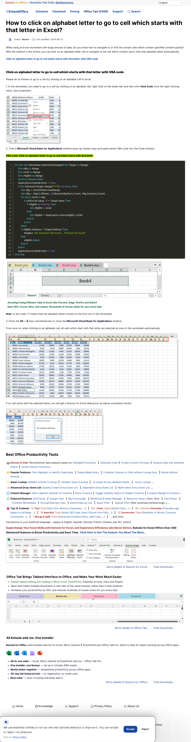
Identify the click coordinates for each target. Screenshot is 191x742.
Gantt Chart (119, 508)
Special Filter (122, 502)
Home (19, 706)
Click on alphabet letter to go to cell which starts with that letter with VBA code (52, 58)
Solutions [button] (42, 11)
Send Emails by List (81, 502)
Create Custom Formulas (135, 462)
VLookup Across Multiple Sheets (111, 482)
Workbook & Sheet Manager (106, 498)
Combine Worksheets (24, 502)
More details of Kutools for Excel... (128, 566)
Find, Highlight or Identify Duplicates (52, 472)
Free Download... (164, 566)
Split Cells (95, 516)
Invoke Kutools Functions (36, 466)
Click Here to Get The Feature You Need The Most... (113, 532)
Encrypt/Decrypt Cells (53, 502)
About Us (133, 706)
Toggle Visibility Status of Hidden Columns (119, 493)
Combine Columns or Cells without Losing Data (130, 472)
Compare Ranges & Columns (163, 493)
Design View (57, 498)
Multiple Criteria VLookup (42, 482)
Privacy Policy (103, 706)
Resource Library (136, 498)
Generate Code (109, 462)
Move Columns (83, 493)
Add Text (53, 508)
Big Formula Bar (77, 498)
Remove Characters (71, 508)
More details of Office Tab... (132, 627)
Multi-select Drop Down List (134, 487)
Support (118, 11)
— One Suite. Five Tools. (39, 2)
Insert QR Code (71, 512)
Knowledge (46, 706)
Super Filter (103, 502)
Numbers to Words (153, 512)
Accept (130, 729)
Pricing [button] (74, 11)
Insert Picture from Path (94, 512)
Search (135, 11)
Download (59, 11)
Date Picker (170, 498)
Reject (145, 729)
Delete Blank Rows (88, 472)
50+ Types (101, 508)
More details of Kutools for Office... (127, 682)
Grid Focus (39, 498)
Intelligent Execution (84, 462)
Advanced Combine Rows (73, 516)
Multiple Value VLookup (74, 482)
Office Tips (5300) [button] (96, 11)
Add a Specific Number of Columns (52, 493)
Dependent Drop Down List (97, 487)
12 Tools (38, 508)
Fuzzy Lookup (143, 482)
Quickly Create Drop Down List (60, 487)
